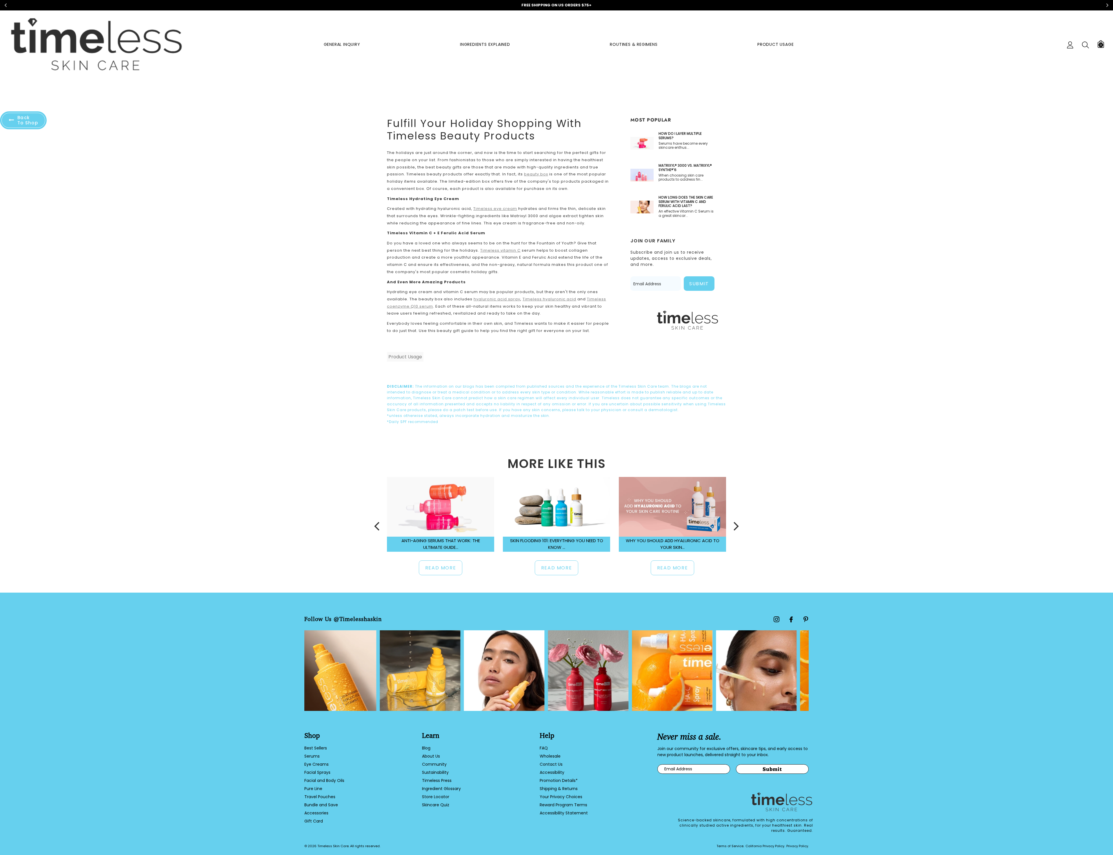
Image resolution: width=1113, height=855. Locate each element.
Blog (426, 748)
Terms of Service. (730, 846)
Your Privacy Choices (561, 797)
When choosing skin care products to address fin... (681, 177)
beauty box (536, 174)
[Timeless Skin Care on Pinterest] (806, 619)
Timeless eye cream (495, 208)
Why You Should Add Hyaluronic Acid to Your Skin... (556, 544)
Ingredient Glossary (441, 789)
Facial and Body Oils (324, 780)
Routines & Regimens (633, 44)
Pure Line (313, 789)
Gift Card (313, 821)
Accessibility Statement (564, 813)
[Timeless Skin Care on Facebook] (791, 619)
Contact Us (551, 764)
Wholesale (550, 756)
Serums (312, 756)
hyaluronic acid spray (497, 299)
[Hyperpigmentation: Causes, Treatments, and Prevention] (672, 507)
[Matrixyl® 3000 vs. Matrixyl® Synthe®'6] (642, 175)
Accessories (316, 813)
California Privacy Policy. (765, 846)
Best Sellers (315, 748)
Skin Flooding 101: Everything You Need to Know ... (440, 544)
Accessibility (552, 772)
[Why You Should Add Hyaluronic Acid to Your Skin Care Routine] (556, 506)
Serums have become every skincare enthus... (683, 145)
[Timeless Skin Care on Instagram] (776, 619)
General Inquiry (342, 44)
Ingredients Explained (485, 44)
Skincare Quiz (435, 805)
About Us (431, 756)
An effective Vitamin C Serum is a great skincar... (686, 213)
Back (27, 120)
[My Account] (1070, 44)
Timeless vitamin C (500, 250)
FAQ (544, 748)
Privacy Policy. (797, 846)
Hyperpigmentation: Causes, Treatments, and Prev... (672, 544)
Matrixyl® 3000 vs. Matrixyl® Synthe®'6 (685, 168)
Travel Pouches (319, 797)
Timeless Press (437, 780)
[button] (377, 526)
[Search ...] (1085, 45)
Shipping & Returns (559, 789)
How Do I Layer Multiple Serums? (680, 136)
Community (434, 764)
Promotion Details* (559, 780)
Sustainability (435, 772)
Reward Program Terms (563, 805)
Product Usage (775, 44)
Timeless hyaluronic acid (549, 299)
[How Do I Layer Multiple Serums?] (642, 143)
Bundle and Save (321, 805)
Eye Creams (316, 764)
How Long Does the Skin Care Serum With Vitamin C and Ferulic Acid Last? (686, 201)
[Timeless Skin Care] (96, 45)
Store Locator (435, 797)
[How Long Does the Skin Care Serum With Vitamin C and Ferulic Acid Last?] (642, 207)
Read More (440, 567)
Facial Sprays (317, 772)
